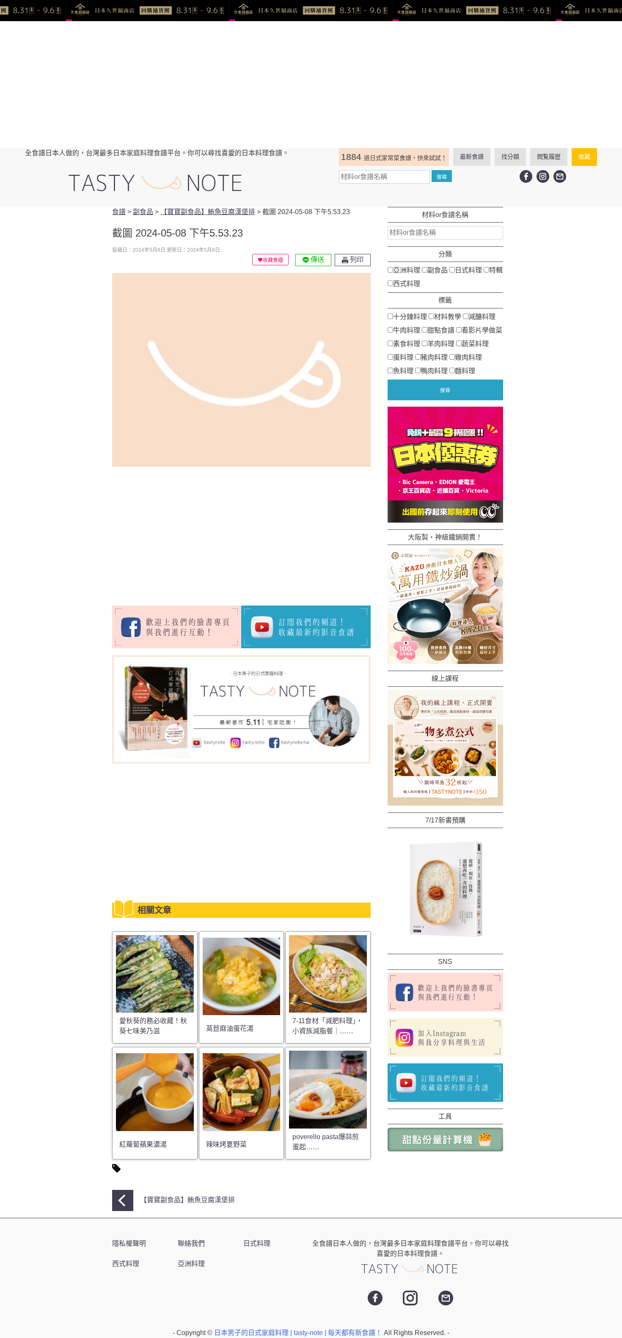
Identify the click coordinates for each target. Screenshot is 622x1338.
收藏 (584, 156)
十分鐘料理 (410, 316)
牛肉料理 (406, 329)
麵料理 (465, 370)
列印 (355, 259)
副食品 (437, 270)
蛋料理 (403, 357)
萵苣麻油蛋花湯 (229, 1028)
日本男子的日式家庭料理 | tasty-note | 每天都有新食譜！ (299, 1332)
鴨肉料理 (434, 370)
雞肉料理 (468, 357)
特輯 (496, 270)
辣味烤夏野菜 (226, 1144)
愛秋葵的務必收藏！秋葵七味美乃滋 (153, 1026)
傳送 (316, 259)
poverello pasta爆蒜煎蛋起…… (325, 1142)
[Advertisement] (311, 84)
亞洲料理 (406, 270)
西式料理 (406, 283)
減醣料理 (481, 316)
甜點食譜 (440, 329)
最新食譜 (472, 156)
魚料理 (403, 370)
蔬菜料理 (475, 343)
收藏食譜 (273, 260)
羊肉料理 (440, 343)
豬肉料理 (434, 357)
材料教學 (447, 316)
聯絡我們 (191, 1243)
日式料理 (468, 270)
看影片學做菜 (482, 329)
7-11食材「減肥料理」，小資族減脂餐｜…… (327, 1026)
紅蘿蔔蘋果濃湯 (143, 1144)
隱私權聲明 (129, 1243)
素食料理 (406, 343)
